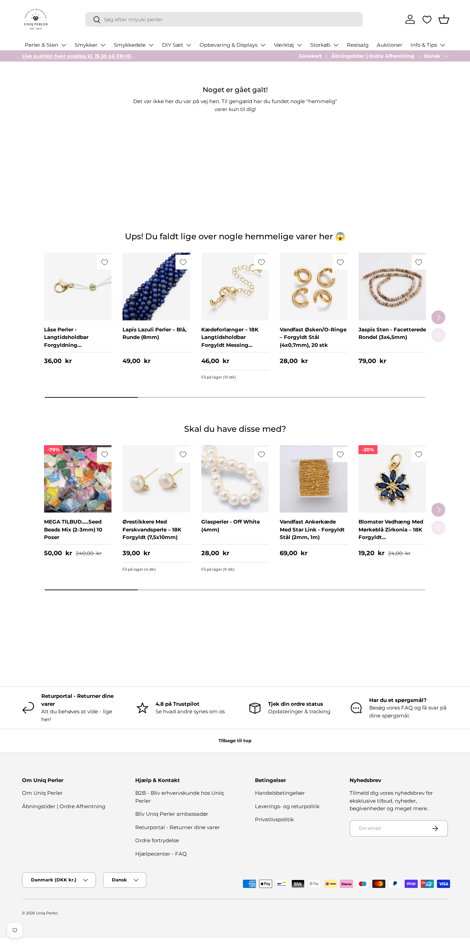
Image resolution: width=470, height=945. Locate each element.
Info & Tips (423, 45)
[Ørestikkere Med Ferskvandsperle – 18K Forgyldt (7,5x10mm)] (156, 479)
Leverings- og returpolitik (287, 806)
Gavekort (310, 56)
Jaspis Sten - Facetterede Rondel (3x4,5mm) (392, 333)
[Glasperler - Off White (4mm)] (235, 479)
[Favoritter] (427, 19)
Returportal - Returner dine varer (177, 827)
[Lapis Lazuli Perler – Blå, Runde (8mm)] (156, 286)
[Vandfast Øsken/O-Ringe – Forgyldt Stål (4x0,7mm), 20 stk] (313, 286)
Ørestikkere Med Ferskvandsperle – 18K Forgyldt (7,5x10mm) (151, 529)
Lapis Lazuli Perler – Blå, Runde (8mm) (154, 333)
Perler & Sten (41, 45)
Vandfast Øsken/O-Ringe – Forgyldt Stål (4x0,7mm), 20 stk (313, 337)
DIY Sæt (172, 45)
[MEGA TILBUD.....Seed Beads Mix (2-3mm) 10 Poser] (77, 479)
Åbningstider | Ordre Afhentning (372, 56)
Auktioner (389, 45)
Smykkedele (130, 45)
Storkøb (320, 45)
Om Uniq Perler (42, 793)
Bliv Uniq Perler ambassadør (171, 814)
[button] (443, 19)
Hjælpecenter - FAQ (161, 853)
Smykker (86, 45)
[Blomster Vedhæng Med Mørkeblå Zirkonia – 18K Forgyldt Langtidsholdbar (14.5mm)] (392, 479)
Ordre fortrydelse (157, 840)
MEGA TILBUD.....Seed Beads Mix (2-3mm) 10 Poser (73, 529)
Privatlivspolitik (274, 819)
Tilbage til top (235, 740)
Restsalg (357, 45)
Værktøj (284, 45)
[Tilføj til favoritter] (104, 262)
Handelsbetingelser (280, 793)
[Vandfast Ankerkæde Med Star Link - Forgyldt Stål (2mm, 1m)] (313, 479)
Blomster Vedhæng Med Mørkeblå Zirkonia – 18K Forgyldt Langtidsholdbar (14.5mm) (391, 537)
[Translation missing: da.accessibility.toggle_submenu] (64, 45)
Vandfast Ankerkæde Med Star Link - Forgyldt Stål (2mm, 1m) (312, 529)
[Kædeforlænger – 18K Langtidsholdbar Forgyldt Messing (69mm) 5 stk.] (235, 286)
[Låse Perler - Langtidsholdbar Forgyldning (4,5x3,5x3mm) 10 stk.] (77, 286)
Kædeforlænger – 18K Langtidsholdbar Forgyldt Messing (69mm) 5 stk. (229, 341)
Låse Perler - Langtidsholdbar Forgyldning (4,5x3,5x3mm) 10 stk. (73, 341)
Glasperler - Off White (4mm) (230, 525)
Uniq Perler (46, 913)
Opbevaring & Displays (228, 45)
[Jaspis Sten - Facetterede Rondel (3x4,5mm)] (392, 286)
